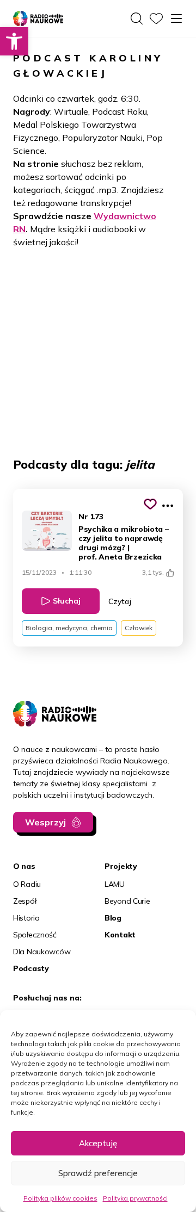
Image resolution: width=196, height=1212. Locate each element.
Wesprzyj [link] (45, 822)
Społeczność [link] (35, 935)
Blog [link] (113, 918)
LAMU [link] (115, 884)
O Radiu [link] (27, 884)
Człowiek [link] (138, 628)
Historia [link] (26, 918)
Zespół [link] (24, 901)
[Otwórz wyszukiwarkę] (137, 18)
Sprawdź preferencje (98, 1173)
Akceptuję (98, 1143)
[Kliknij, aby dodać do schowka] (150, 504)
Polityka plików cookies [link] (60, 1198)
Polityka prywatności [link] (135, 1198)
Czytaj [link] (119, 601)
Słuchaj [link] (67, 601)
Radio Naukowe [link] (32, 19)
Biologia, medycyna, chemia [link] (69, 628)
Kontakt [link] (120, 935)
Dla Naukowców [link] (41, 951)
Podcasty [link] (31, 968)
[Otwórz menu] (176, 18)
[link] (14, 41)
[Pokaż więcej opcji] (167, 505)
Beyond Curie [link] (127, 901)
